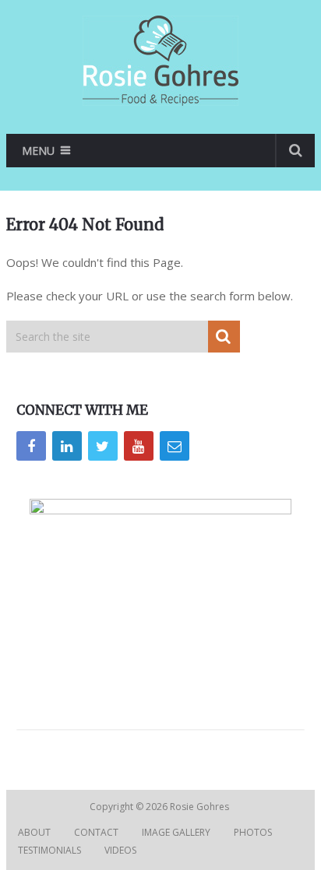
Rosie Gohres (200, 806)
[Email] (174, 446)
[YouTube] (138, 446)
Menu (38, 150)
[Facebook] (31, 446)
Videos (120, 850)
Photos (253, 832)
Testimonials (49, 850)
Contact (96, 832)
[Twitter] (103, 446)
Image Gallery (176, 832)
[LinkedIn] (67, 446)
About (34, 832)
